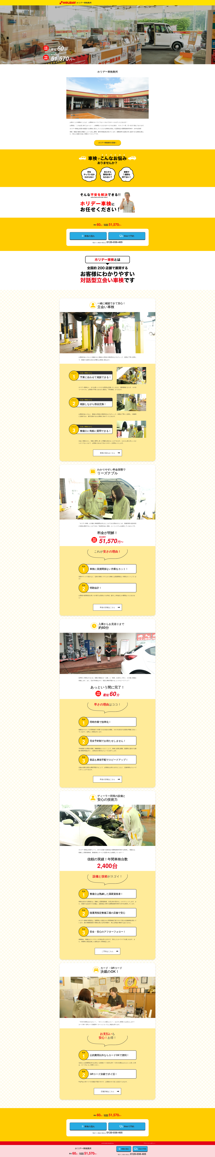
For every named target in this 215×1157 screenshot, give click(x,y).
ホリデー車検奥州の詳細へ (107, 143)
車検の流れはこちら (107, 453)
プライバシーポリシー (149, 1143)
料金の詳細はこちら (107, 607)
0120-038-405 (115, 242)
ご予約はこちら (107, 951)
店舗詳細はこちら (107, 1091)
